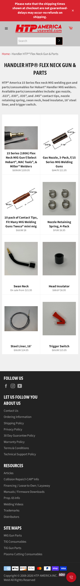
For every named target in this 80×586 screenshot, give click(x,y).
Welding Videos (13, 504)
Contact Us (11, 411)
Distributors (11, 517)
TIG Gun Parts (12, 548)
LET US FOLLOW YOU (20, 397)
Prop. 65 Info (12, 498)
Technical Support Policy (20, 454)
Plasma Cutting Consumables (23, 554)
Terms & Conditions (16, 448)
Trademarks (11, 510)
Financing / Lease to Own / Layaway (27, 485)
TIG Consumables (15, 541)
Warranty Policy (14, 442)
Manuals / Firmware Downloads (24, 492)
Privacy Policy (13, 429)
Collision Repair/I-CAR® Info (21, 479)
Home (6, 54)
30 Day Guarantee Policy (19, 435)
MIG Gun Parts (13, 535)
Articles (8, 473)
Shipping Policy (14, 423)
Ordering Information (17, 417)
